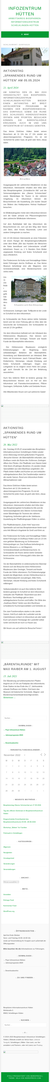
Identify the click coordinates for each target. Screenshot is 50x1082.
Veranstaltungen (9, 869)
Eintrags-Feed (8, 900)
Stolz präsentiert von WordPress (24, 1076)
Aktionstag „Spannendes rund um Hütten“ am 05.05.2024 (22, 75)
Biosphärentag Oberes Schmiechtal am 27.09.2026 (22, 805)
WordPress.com (33, 1078)
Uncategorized (8, 858)
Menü (26, 34)
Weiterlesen (9, 698)
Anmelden (7, 894)
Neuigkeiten (7, 852)
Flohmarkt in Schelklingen (12, 833)
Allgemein (7, 847)
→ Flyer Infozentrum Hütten (14, 730)
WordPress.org (8, 911)
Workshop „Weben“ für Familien (15, 827)
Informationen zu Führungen (32, 949)
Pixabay (39, 1045)
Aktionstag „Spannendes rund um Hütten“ (22, 432)
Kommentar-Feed (9, 906)
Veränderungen (9, 864)
